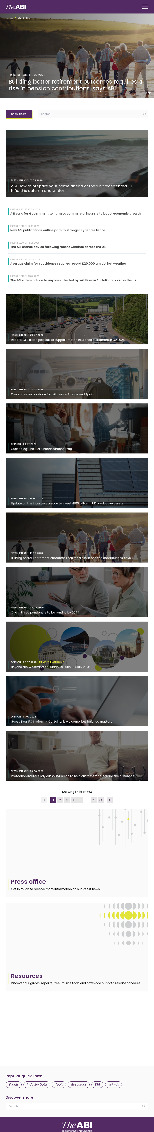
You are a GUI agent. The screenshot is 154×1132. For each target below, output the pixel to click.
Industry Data (37, 1084)
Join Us (113, 1084)
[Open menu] (145, 7)
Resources (78, 1084)
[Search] (144, 114)
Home (10, 18)
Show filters (18, 114)
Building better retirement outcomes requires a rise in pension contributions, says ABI (76, 85)
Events (13, 1084)
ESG (97, 1084)
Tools (59, 1084)
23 (93, 800)
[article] (77, 853)
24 (100, 800)
